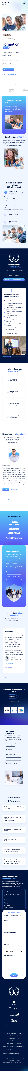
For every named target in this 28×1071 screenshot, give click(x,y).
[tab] (9, 499)
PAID (15, 562)
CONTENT (9, 566)
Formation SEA (10, 754)
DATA (18, 566)
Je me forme (7, 69)
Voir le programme (9, 74)
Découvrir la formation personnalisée (13, 577)
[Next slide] (25, 286)
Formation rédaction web (13, 759)
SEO (7, 562)
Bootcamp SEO (10, 745)
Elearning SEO (10, 749)
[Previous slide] (22, 286)
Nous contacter (13, 701)
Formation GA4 (10, 763)
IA (7, 571)
